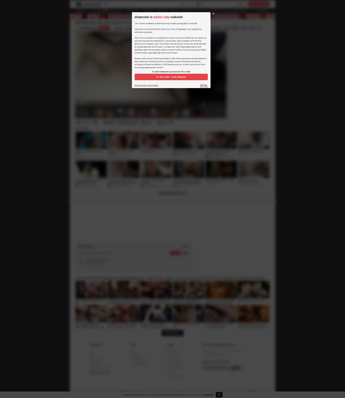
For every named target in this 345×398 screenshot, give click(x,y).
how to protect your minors (146, 85)
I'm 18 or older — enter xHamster (171, 77)
